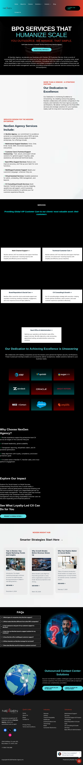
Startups (46, 713)
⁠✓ (1, 443)
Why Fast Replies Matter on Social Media (67, 552)
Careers (30, 4)
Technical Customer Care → (62, 250)
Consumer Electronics (50, 727)
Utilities (46, 715)
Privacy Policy (27, 725)
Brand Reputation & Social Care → (21, 292)
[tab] (20, 617)
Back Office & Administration (73, 729)
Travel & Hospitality (49, 717)
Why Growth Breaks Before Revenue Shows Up (41, 553)
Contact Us (18, 12)
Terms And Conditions (29, 727)
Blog (54, 4)
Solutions (38, 4)
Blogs (24, 717)
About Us (23, 4)
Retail (45, 725)
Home (16, 4)
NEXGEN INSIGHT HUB (41, 532)
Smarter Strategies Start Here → (41, 539)
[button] (41, 4)
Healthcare (47, 719)
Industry (47, 4)
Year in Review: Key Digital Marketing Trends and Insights (15, 553)
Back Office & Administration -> (41, 330)
